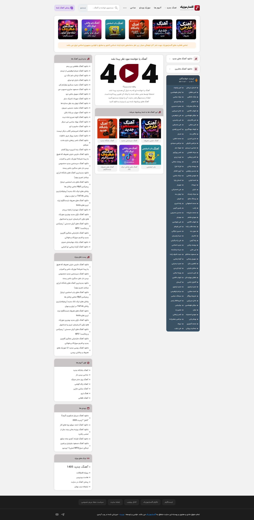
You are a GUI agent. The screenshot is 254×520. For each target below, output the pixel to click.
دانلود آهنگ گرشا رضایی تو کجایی (74, 247)
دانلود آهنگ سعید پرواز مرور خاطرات (73, 136)
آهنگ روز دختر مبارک (79, 379)
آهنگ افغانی (83, 398)
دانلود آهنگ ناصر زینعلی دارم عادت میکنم (74, 142)
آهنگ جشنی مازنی (80, 389)
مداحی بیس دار (82, 375)
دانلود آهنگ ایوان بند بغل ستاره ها (74, 103)
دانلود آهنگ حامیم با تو (78, 126)
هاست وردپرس (82, 477)
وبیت (122, 514)
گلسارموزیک (190, 8)
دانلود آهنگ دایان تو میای (78, 80)
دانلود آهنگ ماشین (183, 69)
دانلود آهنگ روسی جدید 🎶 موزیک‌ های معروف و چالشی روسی (73, 350)
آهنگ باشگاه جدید (80, 370)
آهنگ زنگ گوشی (81, 384)
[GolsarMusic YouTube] (57, 514)
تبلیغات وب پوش (81, 486)
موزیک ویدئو (144, 7)
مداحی (133, 7)
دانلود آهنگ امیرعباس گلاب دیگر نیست (72, 131)
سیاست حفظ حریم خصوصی (92, 502)
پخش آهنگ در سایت (79, 482)
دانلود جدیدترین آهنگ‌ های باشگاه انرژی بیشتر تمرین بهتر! (72, 175)
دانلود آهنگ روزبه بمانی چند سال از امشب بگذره (74, 431)
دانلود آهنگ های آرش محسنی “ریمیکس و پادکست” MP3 (72, 226)
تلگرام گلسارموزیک (150, 502)
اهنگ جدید (171, 7)
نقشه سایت (115, 502)
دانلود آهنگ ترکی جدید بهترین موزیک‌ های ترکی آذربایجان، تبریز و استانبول (74, 216)
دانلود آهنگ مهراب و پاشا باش (76, 112)
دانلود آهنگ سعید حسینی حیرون (75, 108)
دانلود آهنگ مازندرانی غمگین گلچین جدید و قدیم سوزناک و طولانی (74, 235)
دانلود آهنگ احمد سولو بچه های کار (74, 425)
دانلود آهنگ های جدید (182, 58)
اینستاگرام (169, 502)
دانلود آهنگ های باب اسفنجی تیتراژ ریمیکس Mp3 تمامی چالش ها (74, 184)
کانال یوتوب (131, 502)
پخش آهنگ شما (62, 8)
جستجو (83, 8)
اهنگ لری (84, 393)
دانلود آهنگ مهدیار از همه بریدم (75, 210)
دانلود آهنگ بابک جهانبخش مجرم (75, 242)
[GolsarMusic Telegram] (62, 514)
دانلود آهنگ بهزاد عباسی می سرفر (75, 122)
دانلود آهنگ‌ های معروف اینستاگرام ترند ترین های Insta (73, 202)
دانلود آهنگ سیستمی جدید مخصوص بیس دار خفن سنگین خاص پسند (74, 165)
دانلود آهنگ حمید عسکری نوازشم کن (73, 85)
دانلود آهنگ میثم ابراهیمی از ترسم (74, 71)
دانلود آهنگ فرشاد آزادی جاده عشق (74, 439)
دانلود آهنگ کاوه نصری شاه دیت (75, 117)
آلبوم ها (157, 7)
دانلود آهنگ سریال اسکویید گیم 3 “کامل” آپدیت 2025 (75, 418)
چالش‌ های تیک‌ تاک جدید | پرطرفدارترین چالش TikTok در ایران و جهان (72, 193)
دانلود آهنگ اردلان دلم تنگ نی (76, 75)
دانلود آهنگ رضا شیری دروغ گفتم (74, 149)
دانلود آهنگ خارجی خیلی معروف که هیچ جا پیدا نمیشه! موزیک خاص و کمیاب (73, 156)
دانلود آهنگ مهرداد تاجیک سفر (76, 98)
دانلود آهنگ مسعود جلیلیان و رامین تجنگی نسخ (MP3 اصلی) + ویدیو (74, 445)
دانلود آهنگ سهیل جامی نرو (77, 94)
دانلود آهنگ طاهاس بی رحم (77, 66)
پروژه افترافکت (82, 473)
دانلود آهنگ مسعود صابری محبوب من (73, 89)
